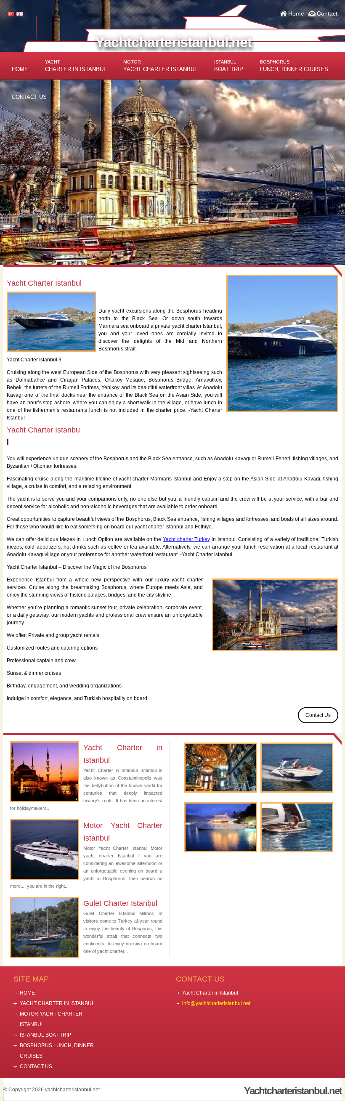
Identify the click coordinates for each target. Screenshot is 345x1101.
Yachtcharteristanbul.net (173, 42)
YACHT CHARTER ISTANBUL (160, 65)
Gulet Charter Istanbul (120, 903)
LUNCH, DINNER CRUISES (294, 65)
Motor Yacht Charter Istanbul (122, 831)
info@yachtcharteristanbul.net (216, 1003)
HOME (20, 69)
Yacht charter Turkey (186, 539)
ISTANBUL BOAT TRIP (45, 1035)
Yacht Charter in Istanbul (122, 753)
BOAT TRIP (228, 65)
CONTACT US (29, 97)
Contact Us (318, 715)
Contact (327, 13)
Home (296, 13)
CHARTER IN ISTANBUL (75, 65)
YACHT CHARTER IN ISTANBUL (57, 1003)
